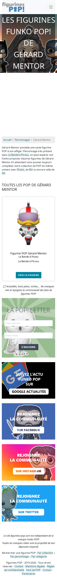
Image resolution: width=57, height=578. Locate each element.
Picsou (20, 169)
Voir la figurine (28, 275)
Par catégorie (39, 556)
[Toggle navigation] (51, 7)
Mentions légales (35, 566)
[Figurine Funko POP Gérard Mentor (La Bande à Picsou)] (28, 223)
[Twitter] (28, 503)
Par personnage (19, 556)
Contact (18, 566)
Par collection (45, 553)
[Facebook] (28, 421)
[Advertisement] (28, 106)
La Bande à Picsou (18, 155)
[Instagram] (28, 462)
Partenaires (28, 573)
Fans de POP (33, 570)
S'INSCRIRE (28, 347)
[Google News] (28, 380)
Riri (31, 169)
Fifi (3, 173)
